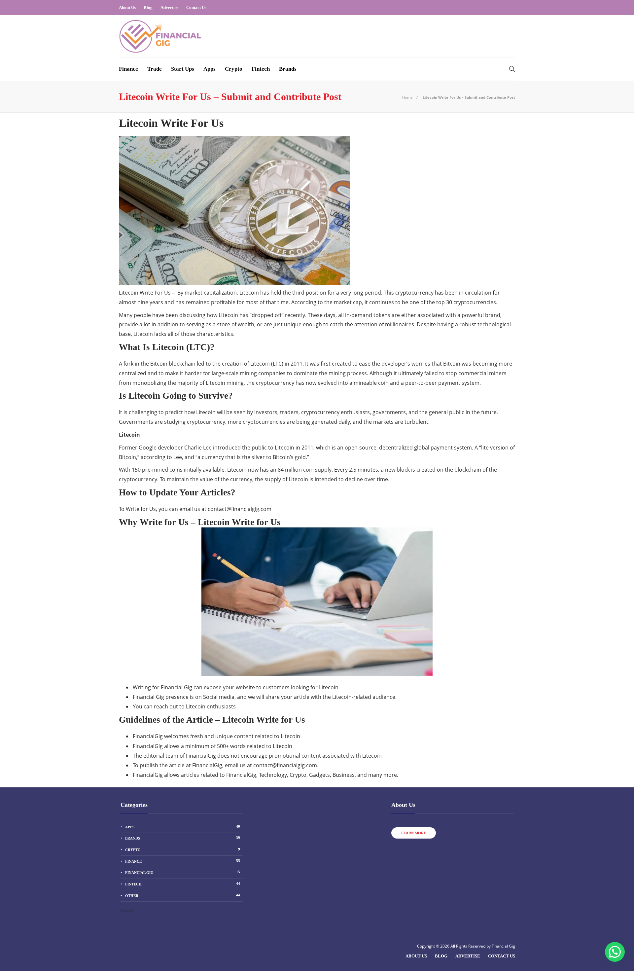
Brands (288, 69)
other (182, 895)
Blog (148, 7)
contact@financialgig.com (239, 509)
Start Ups (182, 69)
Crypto (233, 69)
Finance (128, 69)
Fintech (261, 69)
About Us (127, 7)
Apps (209, 69)
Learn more (413, 833)
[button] (615, 952)
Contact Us (196, 7)
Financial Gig (182, 872)
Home (407, 97)
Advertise (169, 7)
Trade (154, 69)
